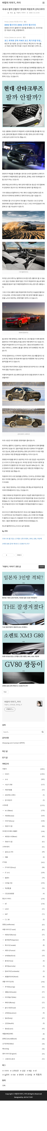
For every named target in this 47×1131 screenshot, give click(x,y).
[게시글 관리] (11, 555)
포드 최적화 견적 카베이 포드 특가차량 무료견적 (23, 41)
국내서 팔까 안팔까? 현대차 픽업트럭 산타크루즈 (23, 9)
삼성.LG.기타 (25, 852)
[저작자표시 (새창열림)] (24, 555)
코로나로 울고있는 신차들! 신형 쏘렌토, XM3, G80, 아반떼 (22, 539)
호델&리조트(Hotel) (25, 977)
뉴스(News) (25, 811)
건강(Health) (25, 1023)
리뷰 (14, 1075)
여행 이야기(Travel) (23, 930)
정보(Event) (25, 1029)
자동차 (23, 769)
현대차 (21, 1075)
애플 (25, 857)
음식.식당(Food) (25, 1008)
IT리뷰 (23, 862)
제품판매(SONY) (23, 1034)
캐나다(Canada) (25, 945)
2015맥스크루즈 (25, 795)
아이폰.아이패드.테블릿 (23, 831)
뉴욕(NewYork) (25, 956)
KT (25, 904)
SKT (25, 914)
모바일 (29, 1075)
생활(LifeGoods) (25, 992)
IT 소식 (25, 873)
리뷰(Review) (25, 816)
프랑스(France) (25, 950)
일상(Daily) (25, 1018)
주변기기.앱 (25, 826)
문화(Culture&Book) (23, 1039)
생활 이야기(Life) (23, 982)
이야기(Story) (25, 821)
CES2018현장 (25, 894)
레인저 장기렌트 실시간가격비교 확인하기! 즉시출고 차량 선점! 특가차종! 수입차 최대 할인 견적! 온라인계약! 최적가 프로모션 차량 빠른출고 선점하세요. (23, 45)
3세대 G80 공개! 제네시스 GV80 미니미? (16, 544)
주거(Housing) (25, 987)
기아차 (6, 1071)
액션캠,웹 (25, 888)
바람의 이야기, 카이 (12, 702)
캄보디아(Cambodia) (25, 971)
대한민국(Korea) (25, 935)
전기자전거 (25, 800)
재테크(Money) (25, 1003)
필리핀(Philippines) (25, 940)
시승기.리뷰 (25, 785)
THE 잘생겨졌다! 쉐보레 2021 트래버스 (15, 627)
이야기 (25, 774)
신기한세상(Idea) (23, 1044)
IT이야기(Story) (25, 867)
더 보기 (42, 567)
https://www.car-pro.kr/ (13, 37)
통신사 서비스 (23, 899)
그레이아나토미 (25, 1059)
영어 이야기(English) (23, 1054)
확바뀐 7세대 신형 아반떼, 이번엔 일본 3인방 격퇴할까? (19, 598)
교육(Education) (25, 1013)
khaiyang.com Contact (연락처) (13, 743)
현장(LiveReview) (23, 925)
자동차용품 (25, 790)
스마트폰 (23, 805)
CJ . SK (25, 919)
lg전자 (6, 1075)
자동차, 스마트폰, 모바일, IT (13, 705)
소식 (25, 779)
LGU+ (25, 909)
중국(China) (25, 961)
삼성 (23, 1071)
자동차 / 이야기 (21, 13)
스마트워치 (23, 847)
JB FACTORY (28, 1097)
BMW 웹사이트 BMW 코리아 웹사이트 (20, 25)
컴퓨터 (25, 878)
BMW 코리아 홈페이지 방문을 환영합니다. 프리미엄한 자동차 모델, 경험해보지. (23, 29)
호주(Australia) (25, 966)
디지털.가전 (25, 883)
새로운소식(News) (25, 836)
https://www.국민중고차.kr (13, 22)
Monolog (23, 1049)
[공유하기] (9, 555)
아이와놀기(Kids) (25, 997)
